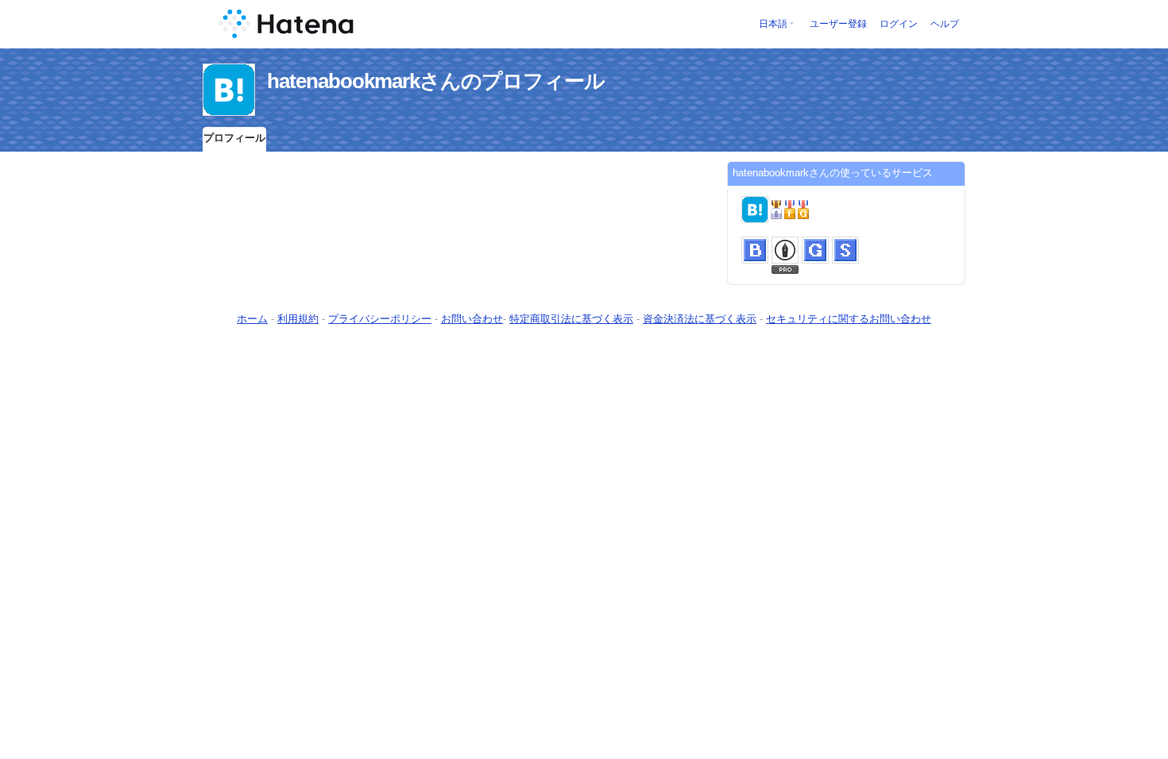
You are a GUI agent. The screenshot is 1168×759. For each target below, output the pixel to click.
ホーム (252, 319)
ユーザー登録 (838, 23)
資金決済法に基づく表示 (699, 319)
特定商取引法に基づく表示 (571, 319)
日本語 (773, 23)
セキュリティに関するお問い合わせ (848, 319)
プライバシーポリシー (379, 319)
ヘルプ (944, 23)
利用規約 (298, 319)
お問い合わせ (472, 319)
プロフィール (234, 138)
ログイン (899, 23)
